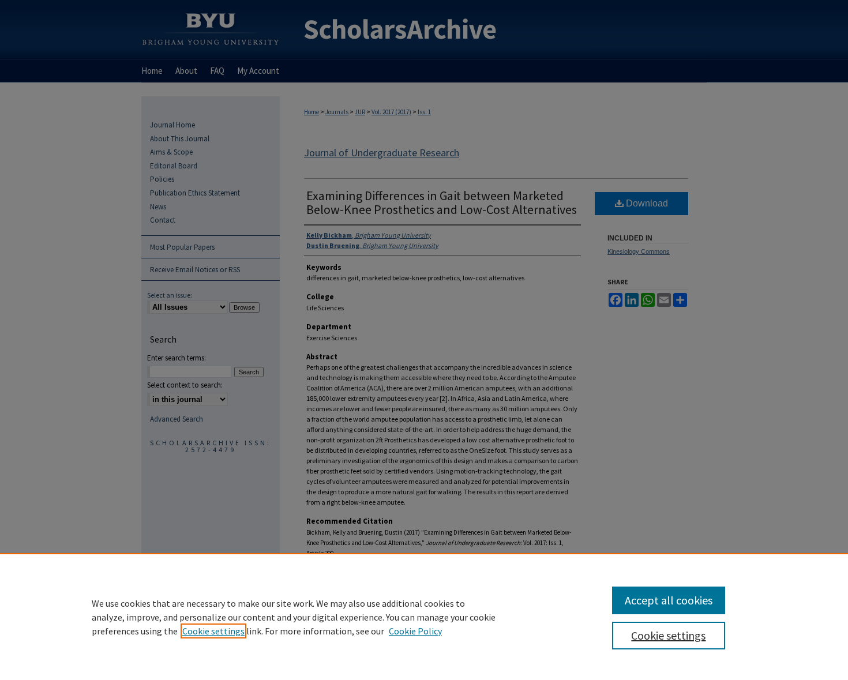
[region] (424, 616)
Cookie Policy (415, 631)
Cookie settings (213, 631)
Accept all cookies (668, 600)
